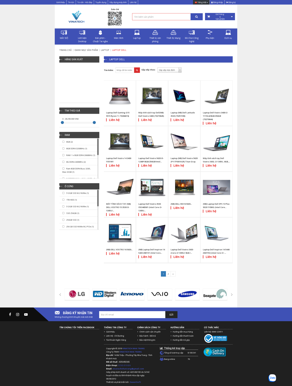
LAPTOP (105, 50)
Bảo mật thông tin (147, 340)
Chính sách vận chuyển (150, 331)
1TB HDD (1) (71, 199)
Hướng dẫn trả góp (181, 340)
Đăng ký (232, 2)
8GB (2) (69, 141)
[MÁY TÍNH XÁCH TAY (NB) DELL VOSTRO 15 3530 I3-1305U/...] (120, 187)
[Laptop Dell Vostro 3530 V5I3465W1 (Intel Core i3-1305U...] (152, 187)
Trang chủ (65, 50)
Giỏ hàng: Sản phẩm (220, 16)
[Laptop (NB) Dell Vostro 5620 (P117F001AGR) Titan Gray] (184, 141)
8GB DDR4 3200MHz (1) (76, 148)
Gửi (171, 314)
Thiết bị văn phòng (155, 40)
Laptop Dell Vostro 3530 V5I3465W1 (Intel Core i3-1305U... (150, 207)
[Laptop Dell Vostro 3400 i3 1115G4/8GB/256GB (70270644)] (216, 96)
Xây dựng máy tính (118, 2)
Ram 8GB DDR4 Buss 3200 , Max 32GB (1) (76, 170)
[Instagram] (17, 314)
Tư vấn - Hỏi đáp (84, 2)
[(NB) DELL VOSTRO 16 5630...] (120, 233)
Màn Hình (118, 38)
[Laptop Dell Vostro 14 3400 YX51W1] (120, 141)
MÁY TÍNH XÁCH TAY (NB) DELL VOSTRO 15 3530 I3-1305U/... (118, 207)
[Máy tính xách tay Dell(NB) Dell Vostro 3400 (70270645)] (152, 96)
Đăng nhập (218, 2)
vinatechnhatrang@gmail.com (128, 368)
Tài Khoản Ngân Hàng (116, 340)
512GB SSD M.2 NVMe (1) (77, 193)
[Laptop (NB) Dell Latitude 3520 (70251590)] (184, 96)
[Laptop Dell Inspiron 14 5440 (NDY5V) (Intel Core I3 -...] (216, 233)
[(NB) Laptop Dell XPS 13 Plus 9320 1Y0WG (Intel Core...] (216, 187)
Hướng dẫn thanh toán (183, 335)
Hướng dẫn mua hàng (183, 331)
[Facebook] (10, 314)
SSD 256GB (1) (72, 213)
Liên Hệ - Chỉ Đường (115, 335)
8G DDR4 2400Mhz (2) (76, 162)
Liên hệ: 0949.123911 (213, 331)
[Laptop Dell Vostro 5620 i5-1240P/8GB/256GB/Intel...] (152, 141)
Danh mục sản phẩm (86, 50)
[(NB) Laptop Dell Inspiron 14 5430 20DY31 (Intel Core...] (152, 233)
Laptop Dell (119, 50)
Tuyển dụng (101, 2)
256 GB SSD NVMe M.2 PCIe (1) (80, 226)
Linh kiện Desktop (82, 40)
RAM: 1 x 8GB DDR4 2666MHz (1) (80, 155)
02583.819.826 (124, 365)
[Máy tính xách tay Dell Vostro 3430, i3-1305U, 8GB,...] (216, 141)
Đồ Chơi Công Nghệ (191, 40)
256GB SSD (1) (72, 219)
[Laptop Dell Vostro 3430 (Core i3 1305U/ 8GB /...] (184, 233)
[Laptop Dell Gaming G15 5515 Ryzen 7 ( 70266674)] (120, 96)
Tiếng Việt (202, 2)
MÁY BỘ (64, 38)
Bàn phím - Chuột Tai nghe (100, 40)
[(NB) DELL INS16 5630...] (184, 187)
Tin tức (71, 2)
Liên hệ (133, 2)
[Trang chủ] (76, 17)
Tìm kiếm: (109, 70)
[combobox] (170, 70)
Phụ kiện (210, 38)
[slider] (62, 122)
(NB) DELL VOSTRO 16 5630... (119, 249)
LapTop (137, 38)
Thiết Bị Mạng (173, 38)
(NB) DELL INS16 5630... (181, 204)
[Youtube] (26, 314)
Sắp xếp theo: (148, 69)
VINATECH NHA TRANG (133, 348)
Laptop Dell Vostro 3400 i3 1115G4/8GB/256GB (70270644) (215, 116)
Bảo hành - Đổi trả (147, 335)
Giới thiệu (60, 2)
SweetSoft (135, 382)
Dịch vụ (228, 38)
